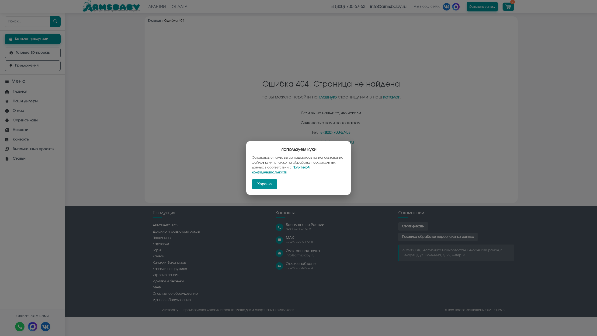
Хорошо (264, 184)
